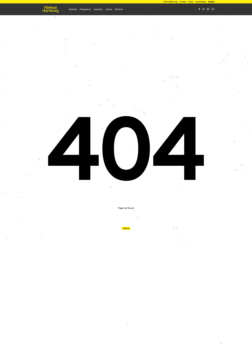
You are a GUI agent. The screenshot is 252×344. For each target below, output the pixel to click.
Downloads (201, 2)
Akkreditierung (170, 2)
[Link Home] (50, 9)
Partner (119, 9)
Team (190, 2)
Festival (73, 9)
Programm (85, 9)
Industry (98, 9)
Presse (183, 2)
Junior (108, 9)
